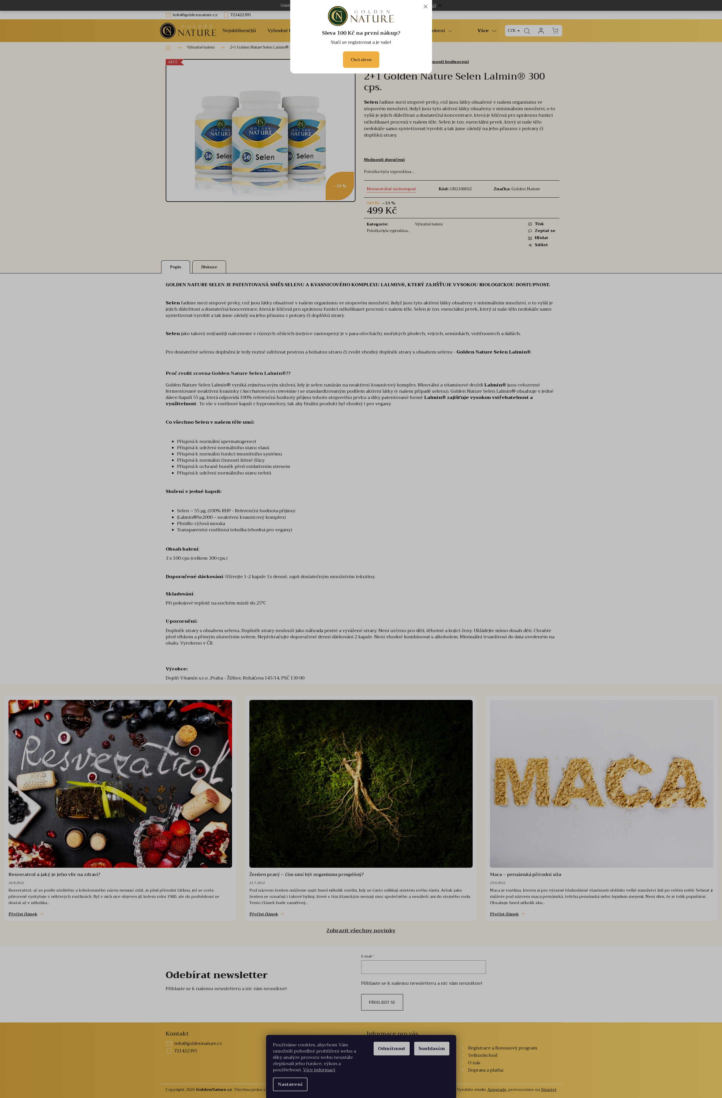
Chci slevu (361, 59)
